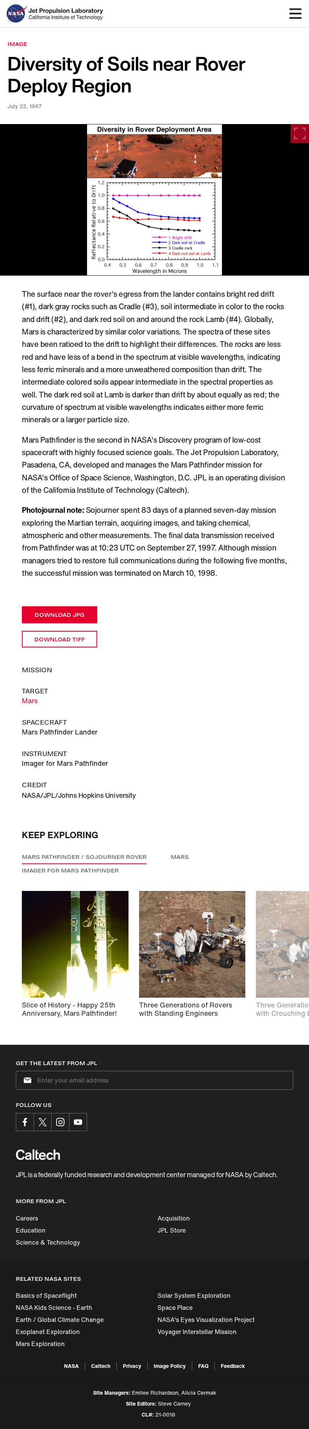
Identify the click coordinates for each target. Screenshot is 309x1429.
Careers (27, 1218)
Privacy (132, 1366)
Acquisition (174, 1218)
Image (17, 44)
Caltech (100, 1366)
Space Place (175, 1307)
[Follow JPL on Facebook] (25, 1122)
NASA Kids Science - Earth (54, 1307)
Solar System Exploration (194, 1295)
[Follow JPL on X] (43, 1122)
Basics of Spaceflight (46, 1295)
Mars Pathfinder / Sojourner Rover (84, 857)
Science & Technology (48, 1242)
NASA (71, 1366)
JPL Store (172, 1230)
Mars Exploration (40, 1343)
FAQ (203, 1366)
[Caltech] (38, 1154)
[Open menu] (295, 14)
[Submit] (26, 1080)
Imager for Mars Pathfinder (70, 870)
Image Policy (170, 1366)
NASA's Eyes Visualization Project (206, 1319)
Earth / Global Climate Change (60, 1319)
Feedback (233, 1366)
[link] (154, 200)
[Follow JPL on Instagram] (60, 1122)
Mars (30, 700)
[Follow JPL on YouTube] (78, 1122)
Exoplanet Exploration (48, 1331)
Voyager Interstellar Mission (197, 1331)
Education (31, 1230)
